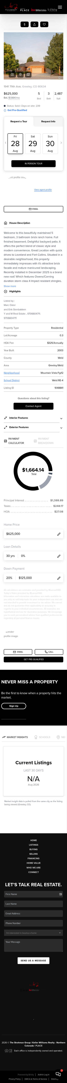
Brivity (31, 1074)
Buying (33, 849)
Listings (33, 845)
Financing (33, 858)
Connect (33, 872)
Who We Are (33, 867)
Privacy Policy (15, 1079)
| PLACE (38, 1045)
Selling (33, 854)
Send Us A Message (33, 960)
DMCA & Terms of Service (36, 1079)
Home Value (34, 863)
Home (33, 840)
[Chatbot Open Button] (58, 1074)
